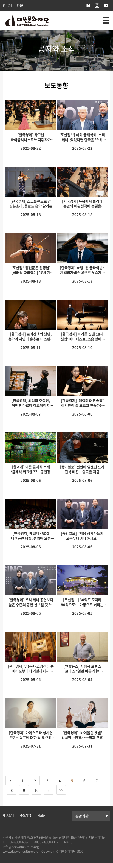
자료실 (41, 815)
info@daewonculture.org (21, 846)
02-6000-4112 (49, 842)
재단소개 (8, 815)
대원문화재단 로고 (27, 20)
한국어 (7, 5)
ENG (20, 5)
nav (106, 20)
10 (36, 790)
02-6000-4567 (19, 842)
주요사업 (25, 815)
